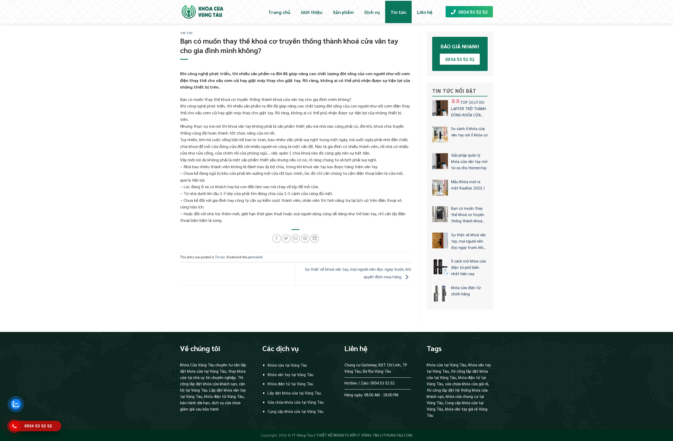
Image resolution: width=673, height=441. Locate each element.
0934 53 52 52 (473, 12)
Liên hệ (424, 12)
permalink (255, 257)
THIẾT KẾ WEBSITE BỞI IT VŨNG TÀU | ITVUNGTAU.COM (364, 435)
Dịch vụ (372, 12)
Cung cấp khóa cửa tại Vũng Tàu (295, 411)
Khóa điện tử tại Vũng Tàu (290, 383)
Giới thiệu (311, 12)
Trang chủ (279, 12)
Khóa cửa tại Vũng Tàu (287, 364)
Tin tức (398, 12)
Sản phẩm (343, 12)
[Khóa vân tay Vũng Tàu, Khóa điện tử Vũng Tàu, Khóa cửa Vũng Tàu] (206, 12)
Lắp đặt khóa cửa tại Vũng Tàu (294, 392)
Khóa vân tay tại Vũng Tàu (290, 374)
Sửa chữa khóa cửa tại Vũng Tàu (296, 401)
